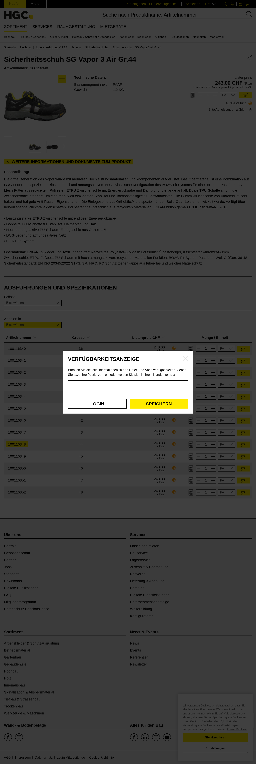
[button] (97, 404)
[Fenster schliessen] (185, 359)
